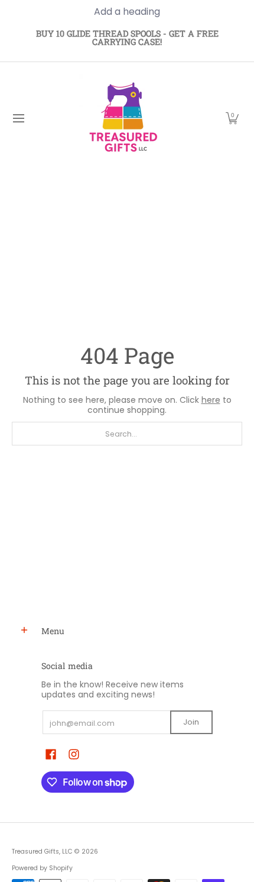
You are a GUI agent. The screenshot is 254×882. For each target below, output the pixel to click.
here (210, 400)
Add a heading (127, 11)
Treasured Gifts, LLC (42, 851)
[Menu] (18, 118)
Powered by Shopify (42, 868)
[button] (232, 118)
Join (191, 722)
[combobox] (127, 433)
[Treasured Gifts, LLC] (123, 118)
